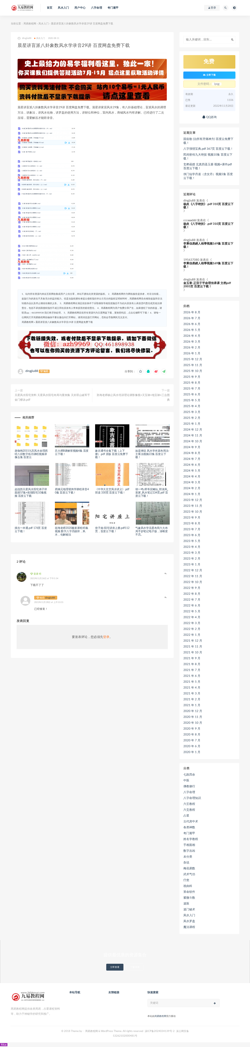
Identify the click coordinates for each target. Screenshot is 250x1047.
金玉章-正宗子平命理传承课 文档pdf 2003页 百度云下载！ (207, 285)
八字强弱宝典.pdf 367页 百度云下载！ (208, 148)
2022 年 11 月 (192, 576)
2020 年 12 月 (192, 711)
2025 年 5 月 (191, 400)
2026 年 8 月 (191, 312)
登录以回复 (166, 573)
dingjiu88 (31, 371)
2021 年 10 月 (192, 652)
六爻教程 (189, 809)
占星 (186, 815)
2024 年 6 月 (191, 464)
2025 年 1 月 (191, 423)
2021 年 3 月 (191, 693)
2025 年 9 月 (191, 376)
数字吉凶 (189, 850)
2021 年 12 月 (192, 640)
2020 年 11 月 (192, 717)
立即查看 (115, 967)
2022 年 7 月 (191, 599)
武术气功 (189, 874)
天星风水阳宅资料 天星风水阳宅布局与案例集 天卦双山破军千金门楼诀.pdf (52, 397)
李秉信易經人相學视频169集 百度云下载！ (208, 245)
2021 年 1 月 (191, 705)
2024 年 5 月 (191, 470)
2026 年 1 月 (191, 353)
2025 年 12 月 (192, 359)
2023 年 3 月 (191, 552)
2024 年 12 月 (192, 429)
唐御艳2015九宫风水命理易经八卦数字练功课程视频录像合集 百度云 (31, 454)
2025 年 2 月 (191, 417)
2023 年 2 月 (191, 558)
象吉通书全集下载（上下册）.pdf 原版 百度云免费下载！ (111, 454)
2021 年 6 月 (191, 675)
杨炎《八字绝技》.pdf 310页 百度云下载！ (208, 206)
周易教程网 (29, 23)
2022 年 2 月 (191, 629)
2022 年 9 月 (191, 588)
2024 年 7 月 (191, 459)
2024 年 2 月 (191, 488)
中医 (186, 780)
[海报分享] (164, 371)
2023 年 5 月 (191, 541)
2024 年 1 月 (191, 494)
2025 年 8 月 (191, 382)
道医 (186, 903)
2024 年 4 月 (191, 476)
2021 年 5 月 (191, 681)
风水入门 (63, 7)
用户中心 (80, 7)
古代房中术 (190, 821)
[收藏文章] (140, 371)
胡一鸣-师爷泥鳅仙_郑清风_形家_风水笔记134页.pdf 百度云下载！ (151, 492)
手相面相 (189, 845)
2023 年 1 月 (191, 564)
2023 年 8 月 (191, 523)
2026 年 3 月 (191, 341)
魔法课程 (189, 927)
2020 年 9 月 (191, 728)
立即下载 (211, 75)
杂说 (186, 862)
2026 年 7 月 (191, 318)
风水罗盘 (189, 921)
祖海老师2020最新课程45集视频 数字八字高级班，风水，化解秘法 (71, 531)
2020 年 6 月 (191, 746)
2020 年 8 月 (191, 734)
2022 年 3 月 (191, 623)
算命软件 (189, 891)
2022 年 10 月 (192, 582)
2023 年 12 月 (192, 500)
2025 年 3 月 (191, 412)
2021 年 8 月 (191, 664)
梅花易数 (189, 868)
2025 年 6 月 (191, 394)
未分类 (187, 856)
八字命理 (96, 7)
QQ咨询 (211, 117)
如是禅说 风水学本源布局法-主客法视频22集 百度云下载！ (152, 454)
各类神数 (189, 827)
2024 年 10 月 (192, 441)
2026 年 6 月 (191, 324)
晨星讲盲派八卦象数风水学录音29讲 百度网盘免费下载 (64, 322)
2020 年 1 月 (191, 752)
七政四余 (189, 774)
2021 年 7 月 (191, 670)
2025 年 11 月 (192, 365)
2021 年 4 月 (191, 687)
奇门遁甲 (113, 7)
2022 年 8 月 (191, 593)
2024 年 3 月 (191, 482)
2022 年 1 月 (191, 634)
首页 (49, 7)
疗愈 (186, 880)
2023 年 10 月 (192, 511)
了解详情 (135, 967)
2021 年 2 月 (191, 699)
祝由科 (187, 886)
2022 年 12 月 (192, 570)
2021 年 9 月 (191, 658)
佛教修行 (189, 786)
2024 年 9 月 (191, 447)
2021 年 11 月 (192, 646)
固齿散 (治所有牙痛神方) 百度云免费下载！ (208, 141)
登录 (106, 637)
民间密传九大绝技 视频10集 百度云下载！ (207, 156)
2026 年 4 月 (191, 335)
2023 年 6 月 (191, 535)
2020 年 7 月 (191, 740)
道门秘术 (189, 909)
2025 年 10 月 (192, 371)
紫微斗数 (189, 897)
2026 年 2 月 (191, 347)
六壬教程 (189, 803)
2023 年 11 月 (192, 505)
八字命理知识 (192, 798)
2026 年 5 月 (191, 330)
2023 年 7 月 (191, 529)
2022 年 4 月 (191, 617)
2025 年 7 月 (191, 388)
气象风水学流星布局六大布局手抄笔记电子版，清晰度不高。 (151, 531)
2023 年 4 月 (191, 546)
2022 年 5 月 (191, 611)
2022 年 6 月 (191, 605)
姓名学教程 (190, 839)
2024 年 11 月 (192, 435)
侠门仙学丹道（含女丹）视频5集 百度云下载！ (208, 176)
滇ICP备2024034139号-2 (160, 1031)
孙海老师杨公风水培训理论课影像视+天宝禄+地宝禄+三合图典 (133, 397)
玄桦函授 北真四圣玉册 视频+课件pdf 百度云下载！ (207, 166)
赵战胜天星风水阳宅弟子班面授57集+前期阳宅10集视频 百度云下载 (31, 492)
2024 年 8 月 (191, 453)
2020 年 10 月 (192, 722)
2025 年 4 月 (191, 406)
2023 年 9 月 (191, 517)
